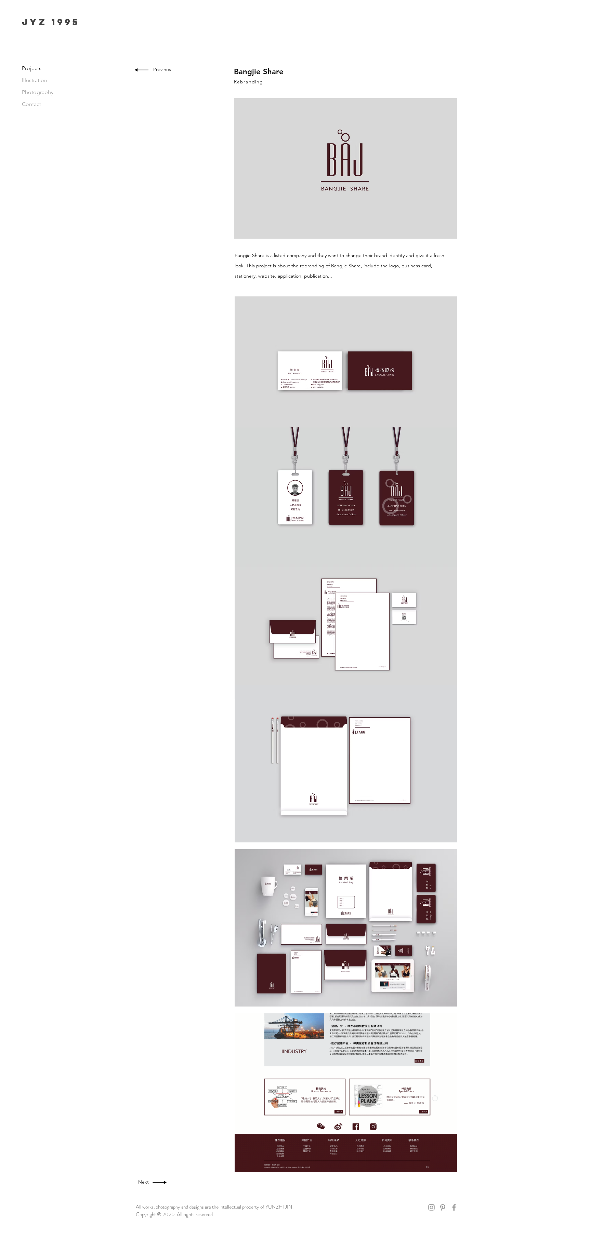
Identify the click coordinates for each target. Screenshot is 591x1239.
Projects (31, 68)
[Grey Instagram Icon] (431, 1207)
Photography (37, 92)
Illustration (34, 80)
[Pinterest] (442, 1207)
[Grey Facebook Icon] (454, 1207)
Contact (31, 104)
